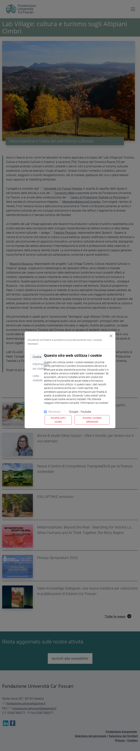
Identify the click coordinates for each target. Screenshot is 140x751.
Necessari (54, 411)
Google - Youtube (80, 411)
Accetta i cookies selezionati (92, 419)
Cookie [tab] (37, 357)
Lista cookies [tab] (37, 378)
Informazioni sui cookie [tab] (41, 366)
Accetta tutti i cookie (58, 419)
